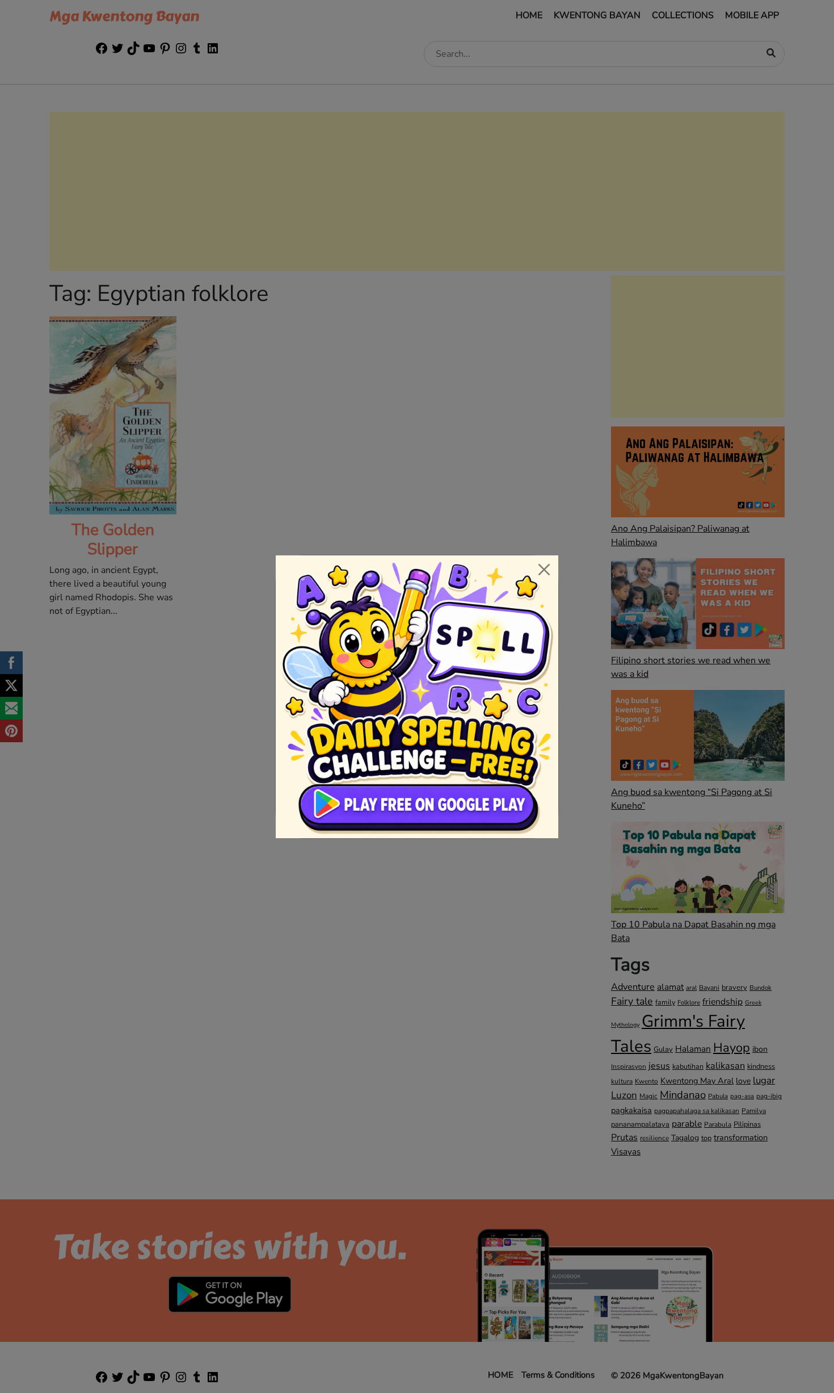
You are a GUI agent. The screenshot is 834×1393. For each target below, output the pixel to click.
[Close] (544, 569)
